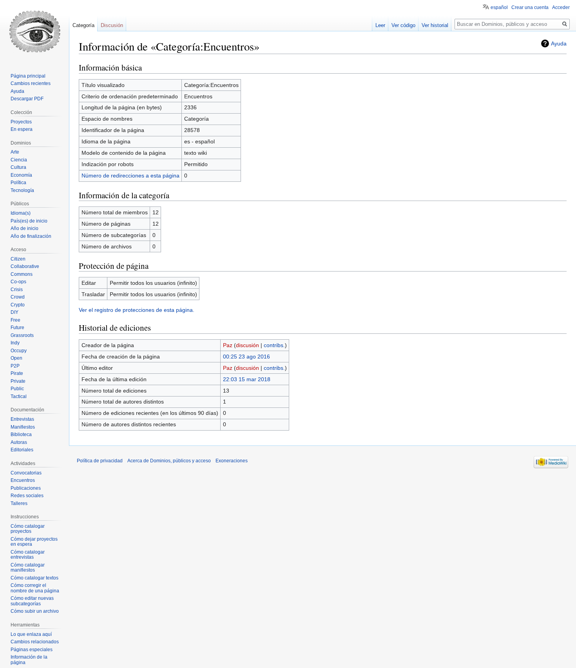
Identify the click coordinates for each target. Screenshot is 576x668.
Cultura (18, 167)
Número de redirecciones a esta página (130, 175)
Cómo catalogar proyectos (28, 528)
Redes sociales (27, 495)
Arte (15, 152)
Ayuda (559, 43)
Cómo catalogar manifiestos (28, 567)
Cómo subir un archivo (35, 611)
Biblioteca (21, 434)
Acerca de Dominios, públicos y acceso (169, 460)
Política (18, 182)
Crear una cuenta (530, 7)
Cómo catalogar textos (34, 578)
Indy (15, 343)
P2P (15, 366)
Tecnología (22, 190)
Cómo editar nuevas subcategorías (32, 601)
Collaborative (25, 266)
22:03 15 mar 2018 (246, 379)
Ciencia (19, 160)
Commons (22, 274)
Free (15, 320)
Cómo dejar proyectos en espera (34, 541)
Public (17, 388)
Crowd (18, 297)
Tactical (19, 396)
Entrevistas (22, 419)
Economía (21, 175)
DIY (14, 312)
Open (16, 358)
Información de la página (29, 659)
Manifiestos (23, 427)
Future (17, 327)
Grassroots (22, 335)
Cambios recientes (31, 83)
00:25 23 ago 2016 (246, 356)
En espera (22, 129)
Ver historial (435, 25)
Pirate (17, 373)
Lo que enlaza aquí (31, 634)
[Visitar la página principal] (34, 31)
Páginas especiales (32, 649)
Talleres (19, 503)
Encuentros (23, 480)
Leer (380, 25)
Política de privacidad (100, 460)
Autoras (19, 442)
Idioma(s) (21, 213)
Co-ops (18, 281)
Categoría (83, 25)
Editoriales (22, 450)
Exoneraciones (232, 460)
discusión (247, 345)
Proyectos (21, 122)
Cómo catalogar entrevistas (28, 554)
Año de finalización (31, 236)
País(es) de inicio (29, 221)
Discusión (112, 25)
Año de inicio (24, 228)
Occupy (19, 350)
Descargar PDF (27, 98)
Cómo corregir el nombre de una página (35, 588)
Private (18, 381)
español (499, 7)
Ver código (403, 25)
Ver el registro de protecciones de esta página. (136, 310)
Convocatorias (26, 473)
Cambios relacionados (35, 641)
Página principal (28, 76)
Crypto (18, 305)
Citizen (18, 259)
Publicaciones (26, 488)
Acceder (561, 7)
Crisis (17, 289)
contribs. (274, 345)
